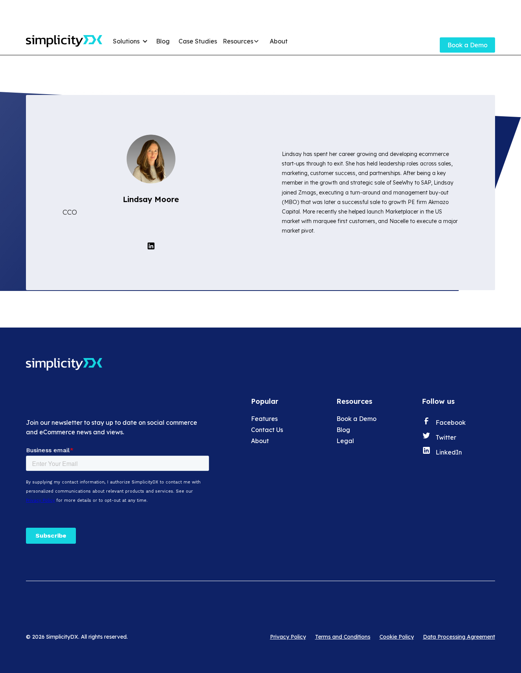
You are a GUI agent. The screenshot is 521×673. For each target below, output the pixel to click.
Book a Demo (467, 45)
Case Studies (197, 41)
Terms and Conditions (342, 636)
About (279, 41)
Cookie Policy (396, 636)
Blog (163, 41)
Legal (345, 441)
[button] (131, 41)
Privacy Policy (288, 636)
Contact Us (267, 430)
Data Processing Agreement (459, 636)
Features (264, 418)
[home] (64, 41)
